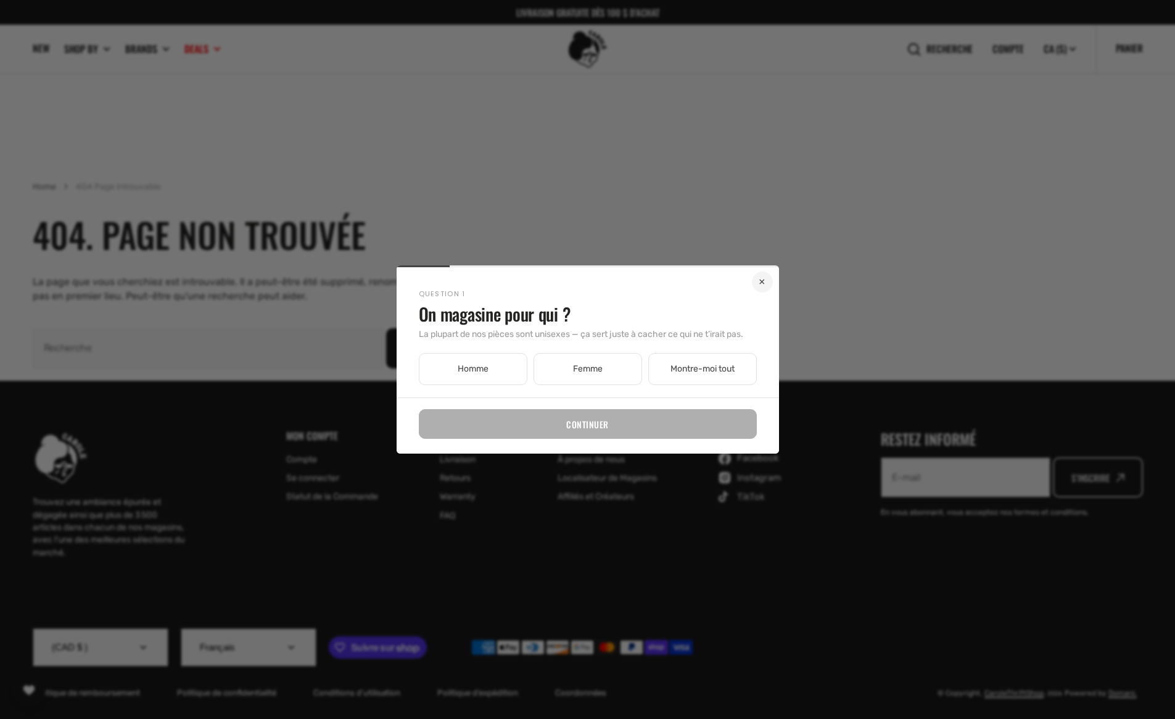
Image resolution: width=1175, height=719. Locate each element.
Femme (588, 369)
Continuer (587, 424)
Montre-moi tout (702, 369)
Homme (473, 369)
